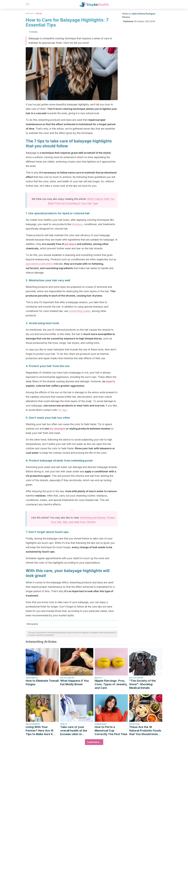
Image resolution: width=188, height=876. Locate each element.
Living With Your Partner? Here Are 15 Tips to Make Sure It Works (39, 730)
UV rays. (63, 409)
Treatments (32, 678)
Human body (101, 724)
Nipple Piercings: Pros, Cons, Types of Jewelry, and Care (111, 684)
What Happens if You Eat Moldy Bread (74, 682)
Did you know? (67, 678)
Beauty (39, 13)
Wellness (30, 13)
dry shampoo (57, 428)
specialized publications (39, 263)
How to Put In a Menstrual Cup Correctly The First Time (111, 730)
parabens (70, 244)
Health (63, 724)
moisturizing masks (79, 311)
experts (110, 381)
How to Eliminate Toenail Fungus (42, 682)
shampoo (77, 224)
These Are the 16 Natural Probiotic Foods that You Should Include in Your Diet (145, 730)
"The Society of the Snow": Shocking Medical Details (142, 684)
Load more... (94, 742)
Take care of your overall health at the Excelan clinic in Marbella (73, 730)
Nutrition (134, 724)
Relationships (33, 724)
